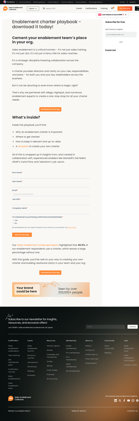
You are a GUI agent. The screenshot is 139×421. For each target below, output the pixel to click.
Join (121, 42)
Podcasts (50, 374)
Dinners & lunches (31, 356)
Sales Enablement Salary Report (129, 358)
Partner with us (91, 354)
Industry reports (53, 346)
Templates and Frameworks (53, 355)
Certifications (91, 8)
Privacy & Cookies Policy (19, 411)
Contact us (89, 350)
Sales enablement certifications (13, 348)
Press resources (91, 359)
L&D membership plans (13, 362)
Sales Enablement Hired (13, 385)
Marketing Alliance (39, 2)
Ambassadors (91, 363)
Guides (50, 361)
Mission (88, 346)
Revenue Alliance (25, 2)
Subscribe (132, 327)
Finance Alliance (81, 2)
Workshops (32, 366)
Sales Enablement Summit (32, 348)
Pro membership (73, 353)
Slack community (109, 347)
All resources (52, 379)
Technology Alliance (95, 2)
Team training (14, 355)
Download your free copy (50, 109)
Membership (124, 8)
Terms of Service (79, 411)
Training (104, 8)
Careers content (130, 365)
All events (31, 375)
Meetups (30, 371)
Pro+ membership (71, 358)
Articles (50, 350)
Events (79, 8)
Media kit (133, 2)
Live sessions (32, 362)
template (23, 146)
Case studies (52, 370)
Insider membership (71, 347)
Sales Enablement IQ (14, 377)
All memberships (73, 371)
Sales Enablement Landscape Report (38, 245)
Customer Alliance (67, 2)
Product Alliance (53, 2)
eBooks (50, 366)
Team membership (71, 365)
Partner (122, 2)
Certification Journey (13, 370)
